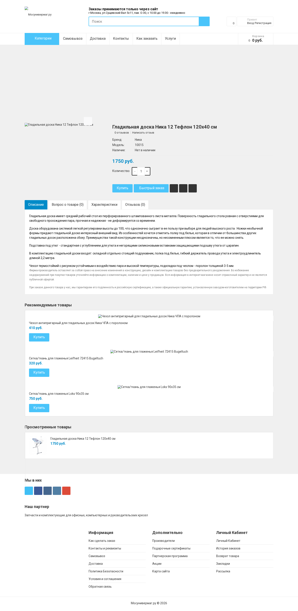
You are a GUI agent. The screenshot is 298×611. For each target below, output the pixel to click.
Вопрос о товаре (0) (68, 205)
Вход (250, 23)
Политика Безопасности (106, 571)
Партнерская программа (170, 556)
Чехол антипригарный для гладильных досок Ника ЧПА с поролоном (78, 323)
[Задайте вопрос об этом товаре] (192, 188)
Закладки (223, 563)
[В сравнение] (183, 188)
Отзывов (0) (135, 205)
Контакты (121, 38)
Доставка (98, 38)
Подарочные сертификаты (171, 548)
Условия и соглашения (105, 579)
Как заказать (147, 38)
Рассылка (223, 571)
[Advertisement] (149, 91)
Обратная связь (100, 586)
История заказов (228, 548)
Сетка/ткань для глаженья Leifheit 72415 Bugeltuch (66, 358)
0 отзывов (122, 132)
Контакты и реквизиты (105, 548)
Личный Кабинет (228, 540)
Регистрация (263, 23)
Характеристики (104, 205)
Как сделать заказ (102, 540)
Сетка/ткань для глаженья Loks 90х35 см (59, 393)
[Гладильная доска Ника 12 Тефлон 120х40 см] (59, 124)
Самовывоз (72, 38)
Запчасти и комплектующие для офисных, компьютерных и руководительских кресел (86, 515)
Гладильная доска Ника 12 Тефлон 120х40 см (82, 438)
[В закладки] (174, 188)
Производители (163, 540)
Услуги (170, 38)
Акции (156, 563)
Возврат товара (227, 556)
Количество (121, 171)
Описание (36, 205)
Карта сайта (161, 571)
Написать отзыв (143, 132)
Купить (122, 188)
